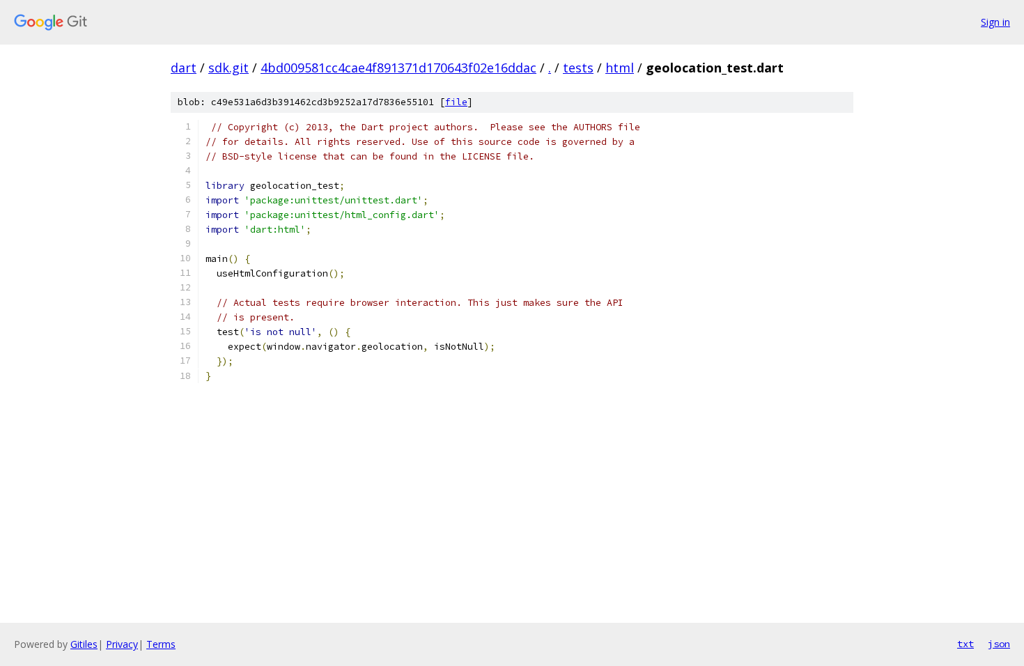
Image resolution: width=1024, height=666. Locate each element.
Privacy (122, 644)
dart (183, 67)
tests (578, 67)
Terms (161, 644)
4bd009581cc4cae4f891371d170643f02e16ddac (398, 67)
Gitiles (84, 644)
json (999, 643)
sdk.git (228, 67)
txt (965, 643)
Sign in (995, 22)
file (456, 102)
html (619, 67)
